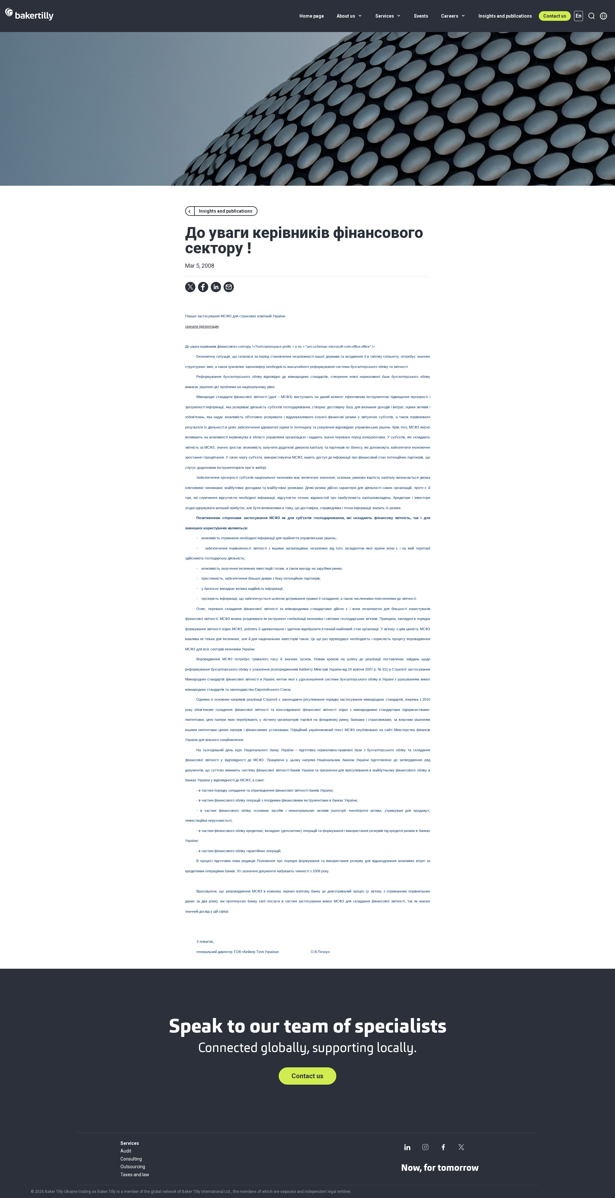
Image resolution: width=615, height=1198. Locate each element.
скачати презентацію (202, 326)
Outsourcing (132, 1166)
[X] (461, 1147)
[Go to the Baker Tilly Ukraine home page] (29, 16)
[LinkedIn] (407, 1147)
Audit (125, 1150)
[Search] (591, 16)
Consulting (131, 1158)
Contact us (554, 16)
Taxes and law (134, 1174)
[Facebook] (443, 1147)
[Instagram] (425, 1147)
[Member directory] (603, 16)
